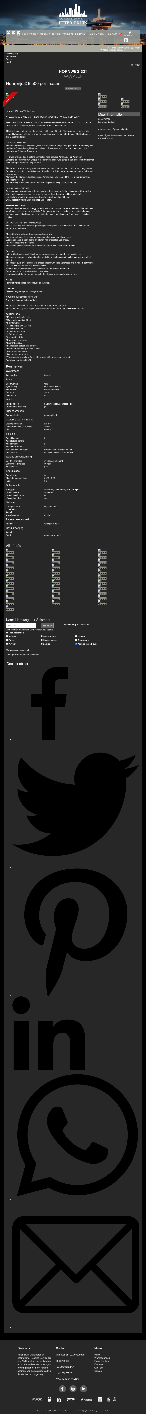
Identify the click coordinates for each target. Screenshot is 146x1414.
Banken (46, 643)
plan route (47, 625)
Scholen (12, 636)
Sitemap (94, 1411)
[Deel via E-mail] (75, 1327)
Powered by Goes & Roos (45, 1411)
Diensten (99, 1364)
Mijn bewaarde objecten (114, 49)
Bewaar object (74, 88)
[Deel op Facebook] (48, 739)
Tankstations (49, 636)
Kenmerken (11, 56)
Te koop (34, 34)
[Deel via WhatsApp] (77, 1199)
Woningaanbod (102, 1357)
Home (25, 34)
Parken (11, 640)
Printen (136, 47)
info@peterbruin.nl (106, 121)
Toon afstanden (16, 632)
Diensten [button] (80, 34)
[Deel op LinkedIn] (48, 1068)
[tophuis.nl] (114, 1399)
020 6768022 (62, 1360)
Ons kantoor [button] (97, 34)
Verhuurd (68, 34)
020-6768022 (104, 119)
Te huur (56, 34)
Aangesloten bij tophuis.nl (82, 1411)
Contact (112, 34)
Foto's (9, 59)
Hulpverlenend (50, 640)
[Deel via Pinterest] (75, 995)
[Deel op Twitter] (75, 867)
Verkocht (45, 34)
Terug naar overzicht (119, 47)
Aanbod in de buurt (87, 643)
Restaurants (83, 640)
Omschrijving (12, 53)
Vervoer (12, 643)
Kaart (8, 62)
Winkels (81, 636)
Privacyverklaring (104, 1411)
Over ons (99, 1367)
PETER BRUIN (73, 22)
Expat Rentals (101, 1361)
